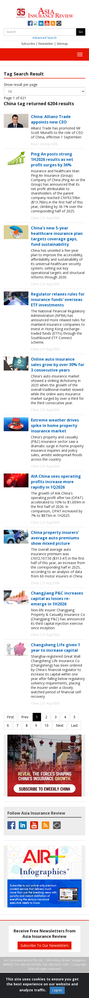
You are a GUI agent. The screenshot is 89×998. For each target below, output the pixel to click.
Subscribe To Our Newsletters (44, 945)
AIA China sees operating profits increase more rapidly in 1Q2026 (56, 482)
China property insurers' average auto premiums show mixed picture (55, 538)
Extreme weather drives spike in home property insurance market (55, 425)
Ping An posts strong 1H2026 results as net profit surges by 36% (52, 159)
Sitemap (62, 44)
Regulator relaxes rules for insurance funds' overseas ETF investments (58, 299)
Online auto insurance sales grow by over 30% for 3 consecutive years (57, 364)
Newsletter (45, 44)
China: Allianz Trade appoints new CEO (51, 119)
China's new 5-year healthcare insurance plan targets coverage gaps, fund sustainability (57, 236)
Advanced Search (44, 38)
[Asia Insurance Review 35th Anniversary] (44, 12)
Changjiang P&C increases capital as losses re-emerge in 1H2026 (57, 598)
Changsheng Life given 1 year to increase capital (55, 647)
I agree (57, 990)
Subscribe (28, 44)
